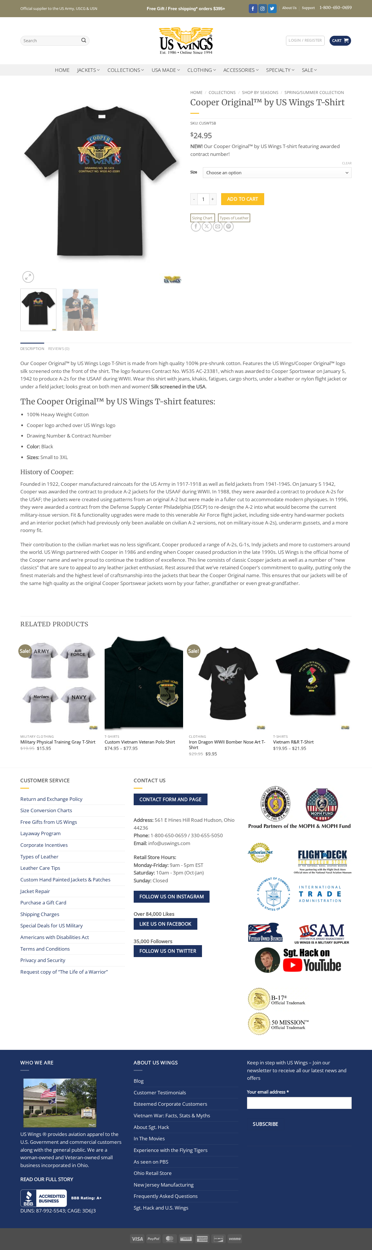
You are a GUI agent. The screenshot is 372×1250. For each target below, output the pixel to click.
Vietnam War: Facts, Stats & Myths (172, 1115)
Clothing (199, 70)
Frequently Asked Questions (166, 1196)
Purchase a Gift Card (43, 902)
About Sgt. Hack (151, 1126)
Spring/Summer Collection (314, 92)
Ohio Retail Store (153, 1173)
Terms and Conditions (45, 948)
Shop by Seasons (260, 92)
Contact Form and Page (170, 799)
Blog (139, 1080)
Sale (307, 70)
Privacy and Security (42, 960)
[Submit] (84, 41)
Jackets (86, 70)
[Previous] (31, 185)
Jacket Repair (35, 891)
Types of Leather (234, 218)
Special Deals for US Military (51, 925)
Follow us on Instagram (172, 896)
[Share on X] (207, 227)
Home (62, 70)
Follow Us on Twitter (168, 951)
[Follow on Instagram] (262, 8)
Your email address (268, 1091)
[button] (305, 40)
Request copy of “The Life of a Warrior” (64, 971)
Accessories (239, 70)
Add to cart (242, 199)
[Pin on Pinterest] (228, 227)
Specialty (278, 70)
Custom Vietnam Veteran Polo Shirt (140, 742)
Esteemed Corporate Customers (170, 1103)
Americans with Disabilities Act (54, 937)
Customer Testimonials (160, 1092)
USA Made (164, 70)
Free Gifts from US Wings (48, 822)
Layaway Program (40, 833)
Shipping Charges (39, 914)
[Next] (171, 185)
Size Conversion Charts (46, 810)
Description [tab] (32, 348)
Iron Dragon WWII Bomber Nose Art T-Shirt (227, 744)
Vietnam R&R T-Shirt (293, 742)
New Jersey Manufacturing (164, 1184)
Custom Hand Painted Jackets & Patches (65, 879)
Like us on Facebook (165, 924)
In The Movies (149, 1138)
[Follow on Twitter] (272, 8)
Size (193, 172)
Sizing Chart (202, 218)
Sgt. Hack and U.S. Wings (161, 1207)
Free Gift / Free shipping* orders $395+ (186, 8)
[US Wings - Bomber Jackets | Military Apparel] (186, 41)
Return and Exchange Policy (51, 799)
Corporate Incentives (44, 845)
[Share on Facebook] (196, 227)
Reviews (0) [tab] (58, 348)
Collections (124, 70)
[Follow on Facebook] (253, 8)
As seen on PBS (151, 1161)
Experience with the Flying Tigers (171, 1150)
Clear (347, 163)
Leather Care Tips (40, 868)
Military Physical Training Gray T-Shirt (57, 742)
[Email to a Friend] (218, 227)
